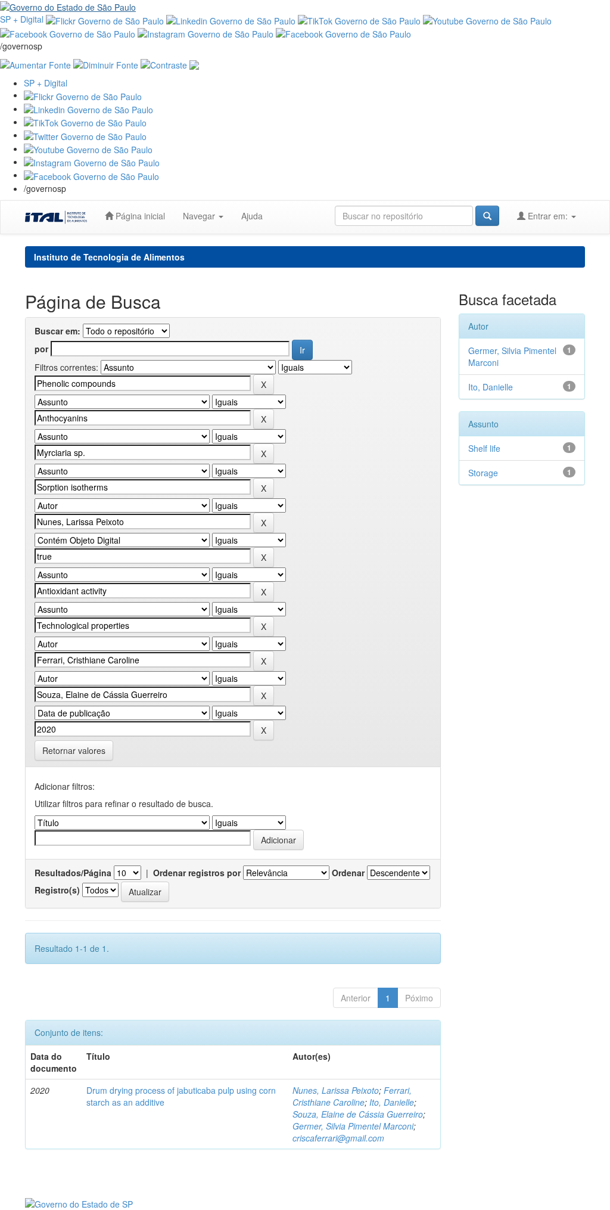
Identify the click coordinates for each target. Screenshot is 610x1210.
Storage (483, 473)
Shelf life (484, 448)
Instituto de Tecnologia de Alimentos (109, 257)
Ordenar (348, 873)
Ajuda (252, 216)
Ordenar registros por (197, 873)
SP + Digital (21, 19)
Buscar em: (57, 331)
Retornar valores (73, 750)
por (41, 349)
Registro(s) (57, 890)
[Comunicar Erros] (194, 64)
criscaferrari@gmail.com (338, 1138)
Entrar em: (547, 216)
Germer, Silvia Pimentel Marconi (352, 1126)
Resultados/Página (73, 873)
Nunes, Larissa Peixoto (335, 1090)
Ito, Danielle (391, 1102)
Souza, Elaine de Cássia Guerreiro (357, 1114)
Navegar (200, 216)
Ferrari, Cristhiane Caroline (352, 1096)
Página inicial (139, 216)
